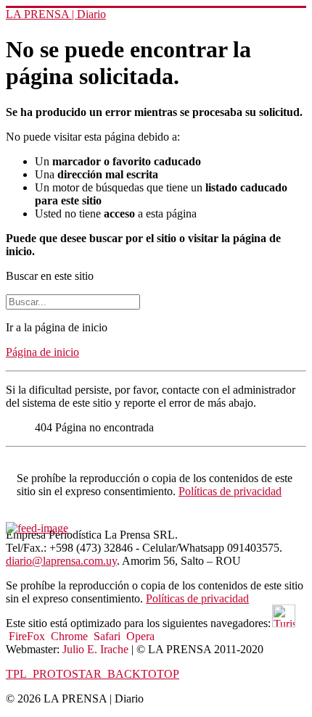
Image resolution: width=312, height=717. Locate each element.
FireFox (28, 636)
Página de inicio (42, 352)
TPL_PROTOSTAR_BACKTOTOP (92, 674)
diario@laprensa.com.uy (61, 561)
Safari (108, 636)
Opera (140, 636)
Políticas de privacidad (230, 491)
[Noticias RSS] (37, 528)
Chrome (71, 636)
